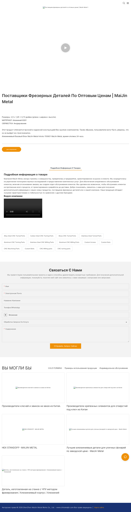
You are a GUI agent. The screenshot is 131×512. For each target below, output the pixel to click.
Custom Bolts (29, 249)
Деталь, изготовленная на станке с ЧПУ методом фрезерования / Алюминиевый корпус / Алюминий (30, 491)
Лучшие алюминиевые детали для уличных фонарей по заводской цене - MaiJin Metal (96, 449)
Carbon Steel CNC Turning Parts (41, 236)
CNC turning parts (64, 249)
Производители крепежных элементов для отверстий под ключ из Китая (97, 408)
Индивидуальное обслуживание (114, 368)
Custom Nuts (105, 242)
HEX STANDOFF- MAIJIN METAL (19, 447)
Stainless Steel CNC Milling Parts (42, 242)
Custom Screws (90, 242)
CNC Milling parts (46, 249)
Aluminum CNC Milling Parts (69, 242)
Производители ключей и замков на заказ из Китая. (31, 406)
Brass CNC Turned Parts (67, 236)
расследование (12, 149)
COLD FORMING (55, 368)
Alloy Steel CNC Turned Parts (14, 236)
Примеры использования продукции (81, 368)
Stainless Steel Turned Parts (91, 236)
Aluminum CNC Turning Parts (14, 242)
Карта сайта (99, 507)
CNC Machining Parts (11, 249)
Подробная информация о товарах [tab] (65, 168)
